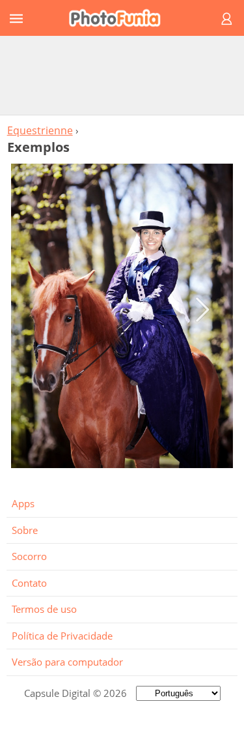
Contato (29, 582)
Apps (23, 503)
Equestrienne (40, 130)
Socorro (29, 556)
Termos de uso (44, 608)
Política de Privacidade (62, 635)
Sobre (25, 530)
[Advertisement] (122, 75)
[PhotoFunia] (120, 18)
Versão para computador (67, 661)
